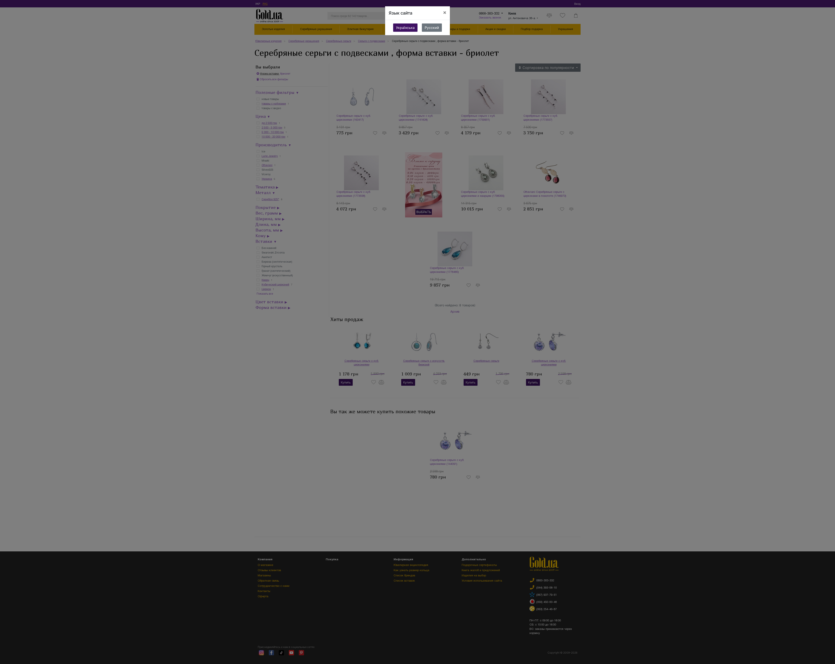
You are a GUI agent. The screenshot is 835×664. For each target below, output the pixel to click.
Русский (432, 27)
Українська (405, 27)
